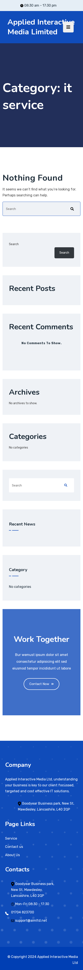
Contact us (14, 847)
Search (14, 244)
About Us (12, 855)
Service (11, 838)
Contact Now (39, 684)
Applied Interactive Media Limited (41, 27)
